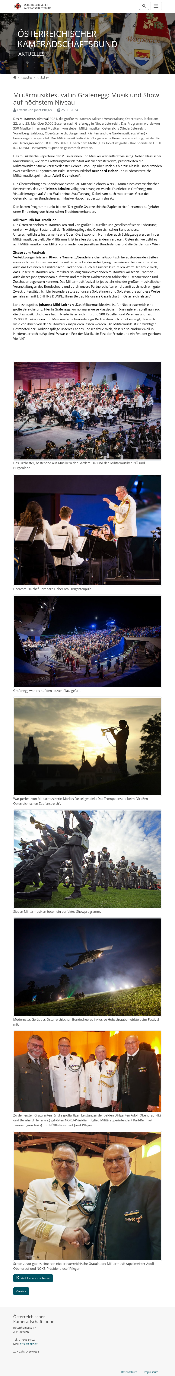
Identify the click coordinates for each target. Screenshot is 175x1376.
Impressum (151, 1372)
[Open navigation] (156, 6)
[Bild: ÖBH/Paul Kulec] (87, 411)
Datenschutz (129, 1372)
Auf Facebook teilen (35, 1278)
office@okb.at (29, 1344)
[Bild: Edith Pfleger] (87, 1071)
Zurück (21, 1291)
